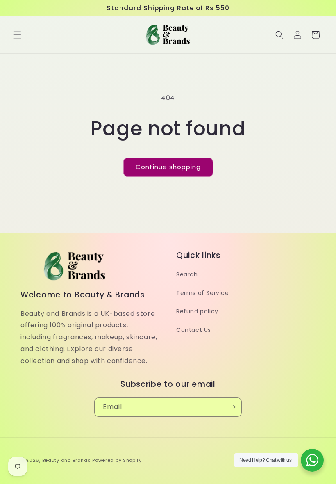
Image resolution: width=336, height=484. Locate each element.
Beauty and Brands (66, 460)
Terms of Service (202, 293)
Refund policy (197, 311)
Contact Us (193, 330)
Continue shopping (168, 166)
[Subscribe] (232, 407)
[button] (17, 35)
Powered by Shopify (117, 460)
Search (187, 274)
